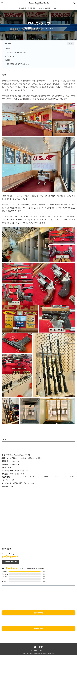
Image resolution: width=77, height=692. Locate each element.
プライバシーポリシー (38, 650)
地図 (8, 60)
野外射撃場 (31, 8)
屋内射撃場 (22, 8)
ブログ (56, 8)
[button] (27, 119)
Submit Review (10, 562)
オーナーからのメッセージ (16, 52)
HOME (39, 647)
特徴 (8, 48)
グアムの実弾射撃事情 (44, 8)
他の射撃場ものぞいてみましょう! (18, 64)
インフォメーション (13, 56)
